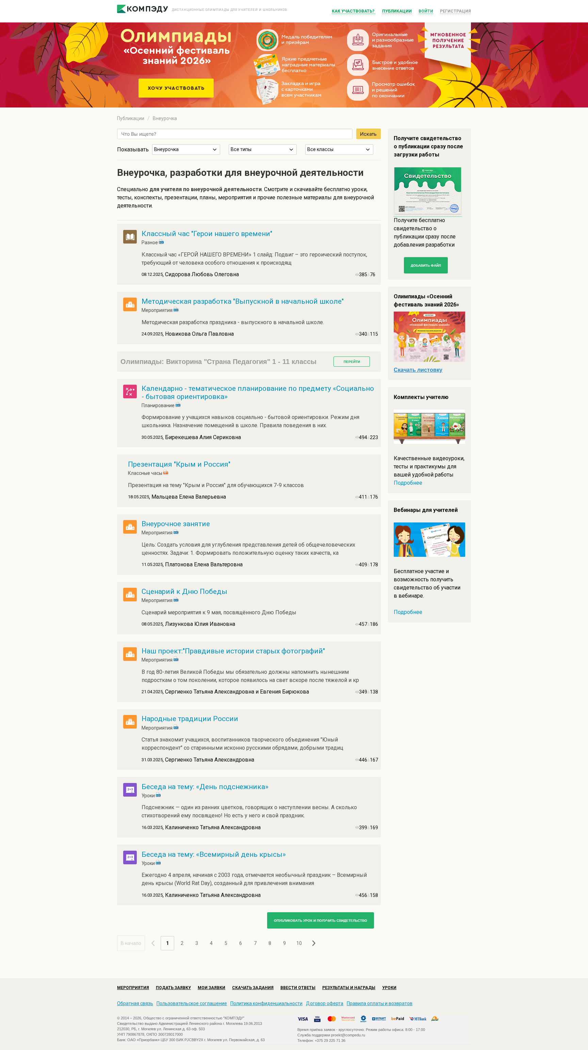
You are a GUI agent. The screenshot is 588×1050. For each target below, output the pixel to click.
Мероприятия (133, 987)
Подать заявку (173, 987)
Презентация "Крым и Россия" (179, 464)
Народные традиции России (190, 719)
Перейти (352, 362)
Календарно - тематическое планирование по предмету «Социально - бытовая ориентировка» (258, 392)
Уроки (389, 987)
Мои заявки (211, 987)
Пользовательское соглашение (192, 1003)
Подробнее (408, 483)
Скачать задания (253, 987)
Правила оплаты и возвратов (379, 1003)
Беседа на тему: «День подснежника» (205, 787)
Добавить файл (426, 265)
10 (299, 943)
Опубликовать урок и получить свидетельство (320, 920)
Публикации (397, 11)
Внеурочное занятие (176, 524)
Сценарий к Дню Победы (184, 591)
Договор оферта (324, 1003)
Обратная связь (135, 1003)
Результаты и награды (348, 987)
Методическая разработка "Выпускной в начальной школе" (243, 301)
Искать (368, 134)
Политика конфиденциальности (266, 1003)
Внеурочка (165, 118)
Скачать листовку (418, 370)
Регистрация (455, 11)
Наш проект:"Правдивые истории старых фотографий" (233, 651)
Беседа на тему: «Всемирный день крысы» (214, 854)
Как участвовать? (353, 11)
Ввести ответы (297, 987)
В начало (131, 943)
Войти (426, 11)
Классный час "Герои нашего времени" (207, 234)
